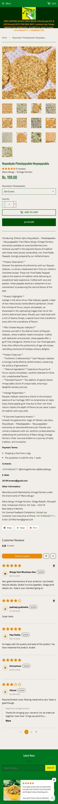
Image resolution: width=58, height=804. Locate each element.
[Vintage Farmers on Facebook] (38, 790)
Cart (53, 3)
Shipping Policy (38, 784)
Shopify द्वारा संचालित (39, 798)
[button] (9, 168)
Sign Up (50, 768)
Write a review (22, 556)
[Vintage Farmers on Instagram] (48, 790)
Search (10, 781)
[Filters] (46, 556)
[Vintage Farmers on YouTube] (53, 790)
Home (4, 37)
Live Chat (30, 781)
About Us (49, 784)
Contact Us (20, 781)
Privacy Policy (42, 781)
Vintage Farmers (22, 798)
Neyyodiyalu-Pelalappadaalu (13, 185)
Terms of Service (9, 784)
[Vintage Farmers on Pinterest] (43, 790)
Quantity (5, 198)
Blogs (29, 761)
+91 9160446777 (44, 516)
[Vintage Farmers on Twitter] (33, 790)
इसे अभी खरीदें (29, 222)
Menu (8, 3)
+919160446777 (10, 469)
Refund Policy (23, 784)
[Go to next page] (37, 732)
